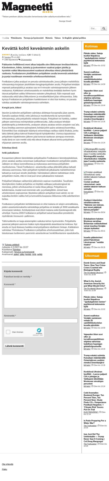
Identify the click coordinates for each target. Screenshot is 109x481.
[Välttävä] (4, 55)
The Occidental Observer (93, 273)
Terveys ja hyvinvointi (34, 38)
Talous (57, 38)
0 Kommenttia (26, 60)
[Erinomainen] (9, 55)
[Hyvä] (7, 55)
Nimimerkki (10, 316)
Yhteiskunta (16, 38)
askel (16, 254)
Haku (4, 469)
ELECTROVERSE (91, 412)
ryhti (34, 254)
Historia (49, 38)
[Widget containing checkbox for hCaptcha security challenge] (24, 332)
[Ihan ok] (6, 55)
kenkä (28, 254)
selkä (39, 254)
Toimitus (7, 57)
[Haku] (104, 28)
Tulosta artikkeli (12, 245)
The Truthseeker (90, 426)
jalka (22, 254)
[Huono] (3, 55)
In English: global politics (74, 38)
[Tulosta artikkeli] (3, 245)
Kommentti (9, 284)
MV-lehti (87, 66)
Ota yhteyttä (7, 464)
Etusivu (5, 38)
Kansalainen (88, 164)
